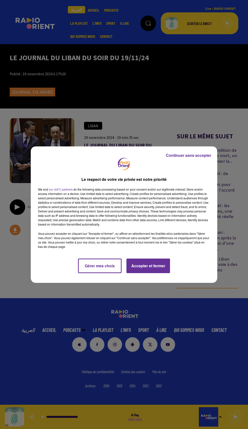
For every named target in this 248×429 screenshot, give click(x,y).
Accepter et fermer (148, 266)
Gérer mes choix (100, 266)
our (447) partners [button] (61, 189)
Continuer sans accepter (188, 155)
